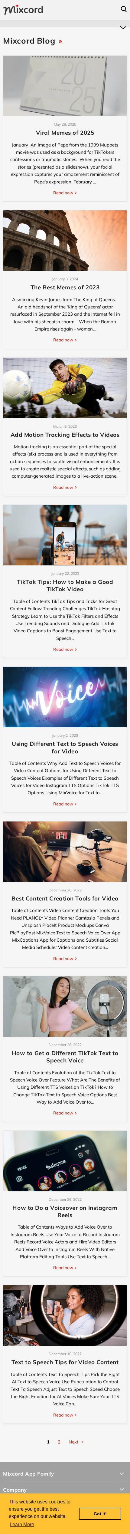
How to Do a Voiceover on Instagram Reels (64, 1211)
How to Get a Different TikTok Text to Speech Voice (65, 1056)
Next (74, 1442)
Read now (63, 193)
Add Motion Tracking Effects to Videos (65, 434)
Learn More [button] (22, 1524)
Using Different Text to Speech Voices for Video (65, 747)
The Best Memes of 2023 (65, 287)
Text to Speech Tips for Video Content (65, 1362)
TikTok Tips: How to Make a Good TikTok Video (65, 585)
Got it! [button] (100, 1513)
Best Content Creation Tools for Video (65, 898)
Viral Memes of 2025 (65, 132)
